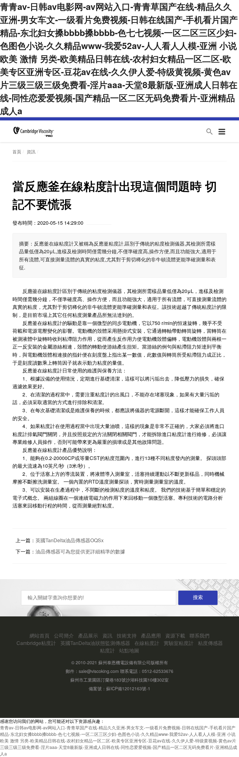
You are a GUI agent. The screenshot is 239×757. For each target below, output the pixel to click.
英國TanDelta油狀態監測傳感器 (95, 643)
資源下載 (175, 635)
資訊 (31, 151)
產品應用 (151, 635)
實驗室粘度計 (179, 643)
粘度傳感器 (210, 643)
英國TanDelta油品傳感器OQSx (69, 540)
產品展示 (88, 635)
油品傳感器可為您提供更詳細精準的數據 (80, 551)
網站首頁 (39, 635)
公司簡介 (64, 635)
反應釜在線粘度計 (42, 291)
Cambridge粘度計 (36, 643)
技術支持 (127, 635)
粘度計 (107, 650)
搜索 (198, 597)
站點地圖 (129, 650)
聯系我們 (199, 635)
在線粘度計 (146, 643)
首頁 (16, 151)
